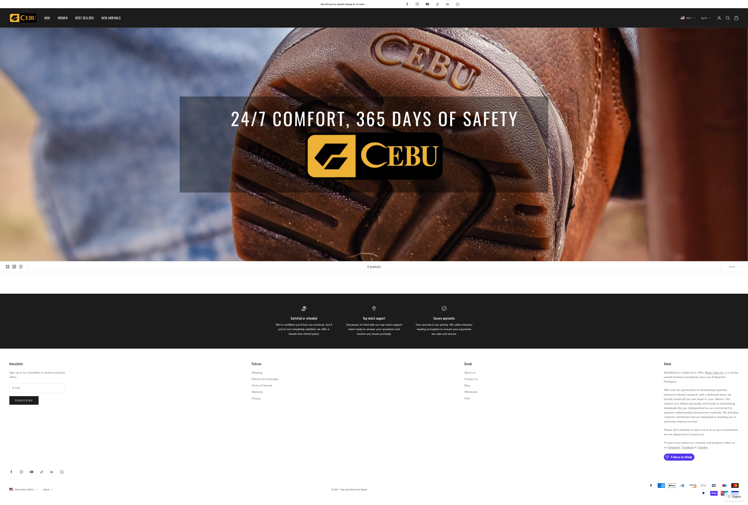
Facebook (688, 447)
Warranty (257, 391)
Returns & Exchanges (265, 379)
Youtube (702, 447)
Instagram (674, 447)
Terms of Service (262, 385)
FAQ (467, 398)
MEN (47, 17)
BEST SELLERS (84, 17)
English (704, 17)
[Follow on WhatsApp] (458, 4)
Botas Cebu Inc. (715, 372)
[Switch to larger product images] (7, 266)
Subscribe (24, 400)
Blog (467, 385)
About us (469, 372)
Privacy (256, 398)
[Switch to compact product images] (21, 266)
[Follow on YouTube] (427, 4)
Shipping (257, 372)
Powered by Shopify (358, 489)
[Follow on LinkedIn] (448, 4)
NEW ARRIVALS (111, 17)
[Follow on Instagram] (417, 4)
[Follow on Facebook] (407, 4)
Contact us (471, 379)
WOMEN (63, 17)
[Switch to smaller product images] (14, 266)
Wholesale (470, 391)
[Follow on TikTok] (437, 4)
